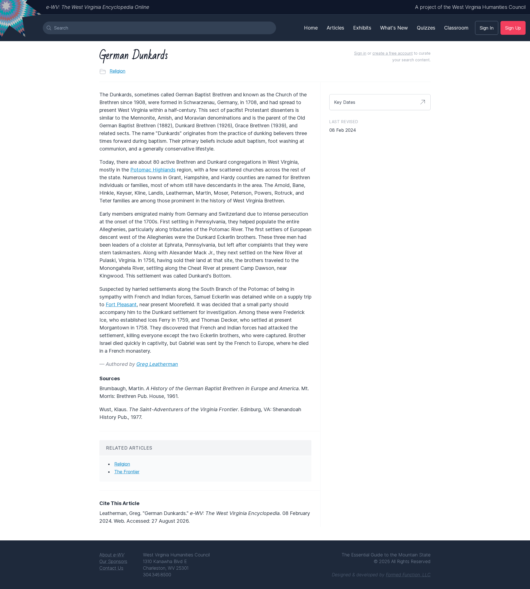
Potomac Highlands (153, 170)
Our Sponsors (113, 561)
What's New (394, 28)
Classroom (456, 28)
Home (311, 28)
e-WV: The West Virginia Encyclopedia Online (97, 7)
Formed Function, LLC (408, 574)
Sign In (487, 28)
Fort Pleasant (121, 304)
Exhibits (362, 28)
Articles (335, 28)
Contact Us (111, 568)
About (111, 555)
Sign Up (513, 28)
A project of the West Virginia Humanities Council (470, 7)
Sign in (360, 53)
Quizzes (426, 28)
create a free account (392, 53)
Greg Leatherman (157, 364)
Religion (117, 71)
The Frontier (126, 471)
